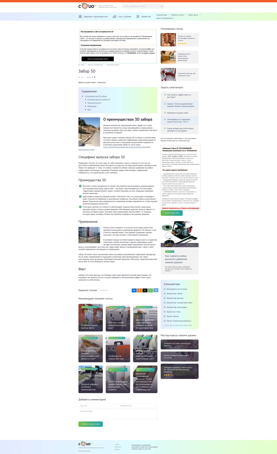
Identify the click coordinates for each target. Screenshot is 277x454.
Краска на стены (173, 311)
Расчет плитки (173, 316)
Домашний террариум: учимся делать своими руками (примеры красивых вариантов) (178, 369)
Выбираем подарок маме (177, 113)
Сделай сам (169, 251)
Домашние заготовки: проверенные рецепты (177, 344)
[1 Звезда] (100, 290)
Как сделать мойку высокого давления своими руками (176, 259)
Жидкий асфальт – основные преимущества (90, 387)
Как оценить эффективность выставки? (179, 96)
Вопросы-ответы (177, 15)
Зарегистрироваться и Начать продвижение (180, 208)
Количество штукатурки (177, 307)
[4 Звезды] (105, 290)
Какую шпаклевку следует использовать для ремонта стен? (90, 354)
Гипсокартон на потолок (177, 289)
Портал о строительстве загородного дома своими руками (107, 6)
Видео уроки (193, 15)
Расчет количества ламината (179, 321)
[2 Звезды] (102, 290)
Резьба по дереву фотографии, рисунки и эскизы (186, 38)
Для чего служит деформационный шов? (117, 325)
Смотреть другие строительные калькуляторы (178, 325)
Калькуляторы (161, 15)
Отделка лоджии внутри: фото (89, 326)
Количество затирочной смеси (179, 302)
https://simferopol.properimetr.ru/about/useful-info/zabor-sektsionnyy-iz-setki (114, 148)
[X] (145, 290)
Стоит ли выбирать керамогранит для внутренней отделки (117, 385)
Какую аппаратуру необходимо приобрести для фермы (180, 129)
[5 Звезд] (107, 290)
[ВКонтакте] (134, 290)
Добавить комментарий (91, 424)
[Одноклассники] (139, 290)
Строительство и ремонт (89, 307)
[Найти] (162, 6)
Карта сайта (118, 447)
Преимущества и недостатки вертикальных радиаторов (184, 57)
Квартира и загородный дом (117, 369)
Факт (89, 109)
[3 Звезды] (104, 290)
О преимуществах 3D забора (96, 96)
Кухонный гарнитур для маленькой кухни (186, 74)
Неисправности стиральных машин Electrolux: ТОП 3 (178, 120)
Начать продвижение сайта (97, 59)
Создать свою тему (171, 213)
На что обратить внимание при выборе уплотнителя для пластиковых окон (145, 353)
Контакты (117, 449)
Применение (92, 106)
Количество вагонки (175, 298)
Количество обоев (174, 293)
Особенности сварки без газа (116, 357)
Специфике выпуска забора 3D (98, 99)
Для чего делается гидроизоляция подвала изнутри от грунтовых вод (145, 324)
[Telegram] (155, 290)
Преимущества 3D (94, 103)
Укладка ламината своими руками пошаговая (176, 356)
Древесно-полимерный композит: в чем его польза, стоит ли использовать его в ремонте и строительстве (144, 381)
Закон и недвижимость (165, 18)
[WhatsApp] (150, 290)
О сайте (117, 444)
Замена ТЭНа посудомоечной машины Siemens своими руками (180, 105)
